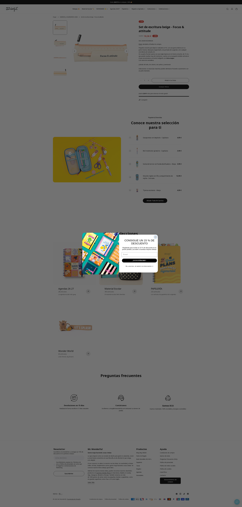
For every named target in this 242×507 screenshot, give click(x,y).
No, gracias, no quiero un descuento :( (139, 266)
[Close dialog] (155, 237)
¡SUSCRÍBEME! (139, 260)
